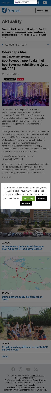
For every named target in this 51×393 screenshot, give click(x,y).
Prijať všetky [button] (28, 198)
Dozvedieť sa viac (12, 198)
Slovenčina (23, 2)
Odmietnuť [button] (42, 198)
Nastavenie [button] (25, 203)
